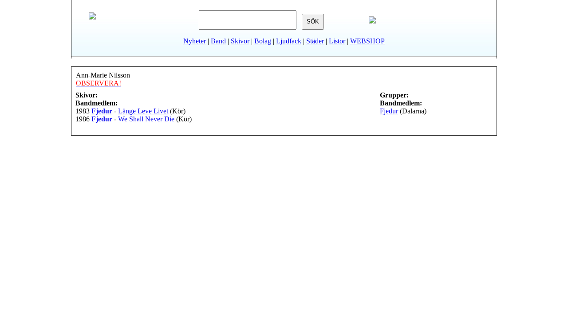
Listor (337, 41)
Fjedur (389, 111)
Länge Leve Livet (143, 111)
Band (218, 41)
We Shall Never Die (146, 119)
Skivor (240, 41)
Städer (315, 41)
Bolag (262, 41)
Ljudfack (288, 41)
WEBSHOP (367, 41)
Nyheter (194, 41)
